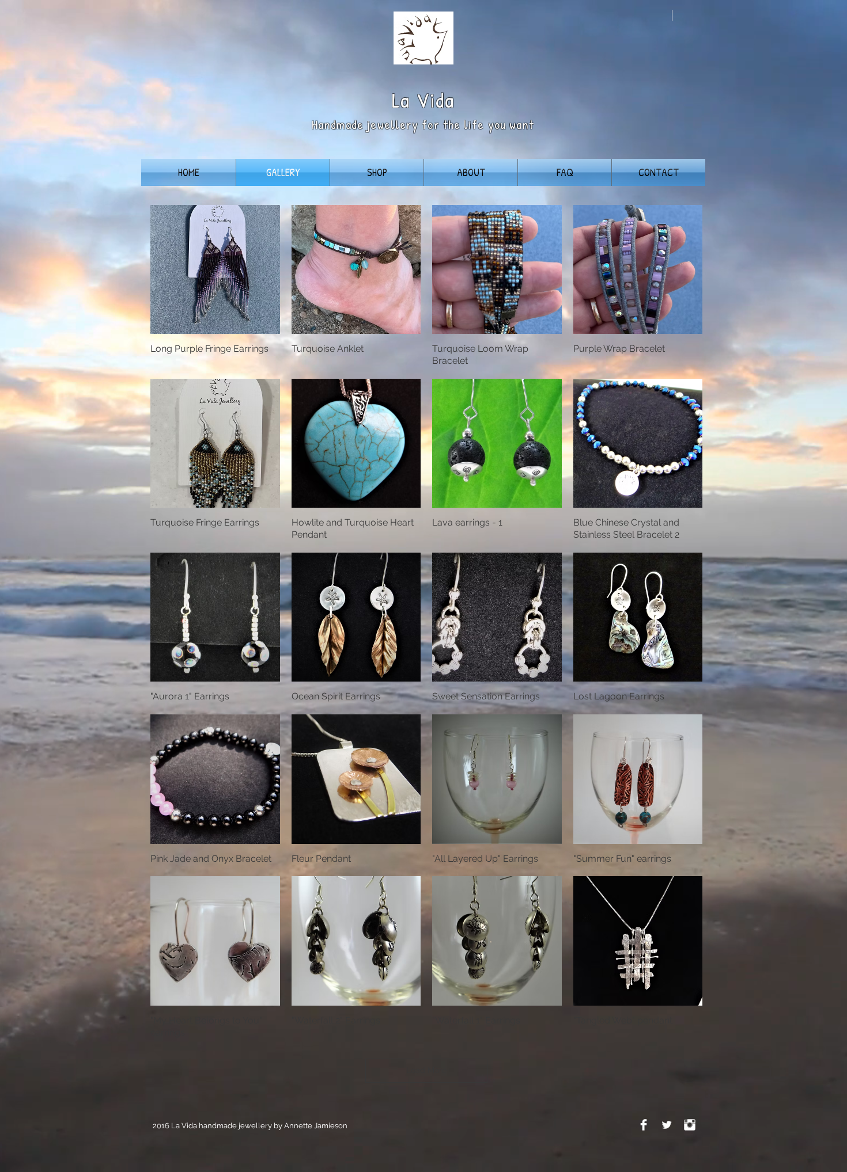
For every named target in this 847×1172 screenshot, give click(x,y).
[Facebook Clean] (643, 1125)
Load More (426, 1070)
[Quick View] (215, 269)
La (401, 100)
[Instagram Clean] (689, 1125)
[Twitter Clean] (666, 1125)
